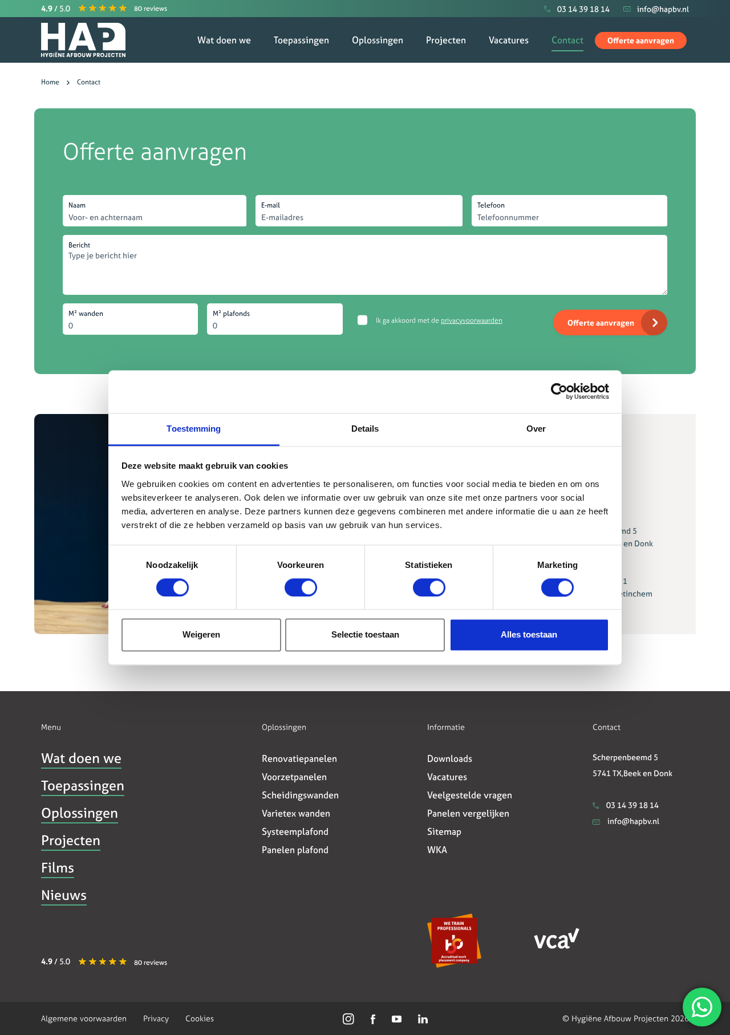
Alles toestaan (529, 635)
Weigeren (201, 635)
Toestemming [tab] (194, 428)
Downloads (449, 758)
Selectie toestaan (365, 635)
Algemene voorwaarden (84, 1018)
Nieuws (64, 895)
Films (57, 868)
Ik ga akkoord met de (439, 320)
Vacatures (509, 40)
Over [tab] (536, 428)
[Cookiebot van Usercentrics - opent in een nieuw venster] (559, 391)
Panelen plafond (295, 849)
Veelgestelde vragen (469, 795)
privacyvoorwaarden (471, 320)
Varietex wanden (296, 813)
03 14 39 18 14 (632, 804)
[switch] (301, 587)
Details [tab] (365, 428)
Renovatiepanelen (299, 758)
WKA (437, 849)
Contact (567, 40)
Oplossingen (377, 40)
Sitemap (444, 831)
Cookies (199, 1018)
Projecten (446, 40)
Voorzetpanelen (294, 776)
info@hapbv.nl (632, 820)
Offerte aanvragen (640, 40)
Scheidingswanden (300, 795)
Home (50, 82)
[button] (103, 8)
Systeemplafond (295, 831)
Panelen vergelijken (468, 813)
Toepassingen (301, 40)
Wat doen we (224, 40)
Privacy (156, 1018)
